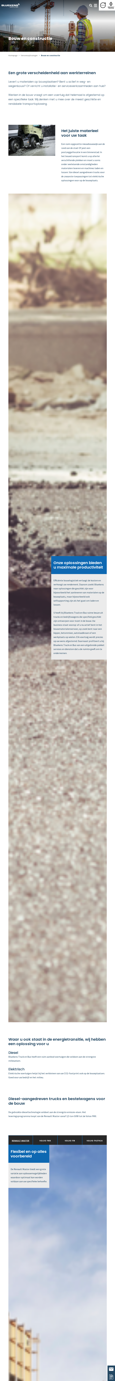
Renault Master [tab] (20, 1140)
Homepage (12, 55)
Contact (111, 1369)
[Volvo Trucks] (103, 5)
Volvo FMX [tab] (45, 1140)
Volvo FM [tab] (70, 1140)
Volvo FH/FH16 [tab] (95, 1140)
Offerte (111, 1377)
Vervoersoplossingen (29, 55)
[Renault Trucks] (111, 5)
